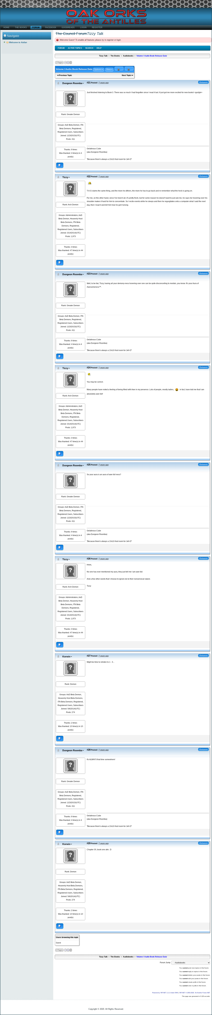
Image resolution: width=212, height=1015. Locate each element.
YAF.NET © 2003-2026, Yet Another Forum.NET (194, 993)
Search (89, 48)
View (108, 69)
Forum (36, 27)
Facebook (50, 27)
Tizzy (65, 177)
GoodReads (68, 27)
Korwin (66, 656)
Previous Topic (65, 75)
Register (97, 27)
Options (97, 69)
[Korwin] (70, 668)
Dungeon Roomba (72, 83)
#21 (88, 82)
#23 (88, 274)
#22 (88, 176)
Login (83, 27)
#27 (88, 656)
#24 (88, 367)
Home (6, 27)
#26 (88, 558)
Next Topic (126, 75)
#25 (88, 464)
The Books (21, 27)
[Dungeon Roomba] (70, 98)
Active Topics (75, 48)
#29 (88, 843)
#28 (88, 750)
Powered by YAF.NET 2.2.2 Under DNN (165, 993)
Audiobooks (128, 56)
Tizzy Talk (103, 56)
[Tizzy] (70, 189)
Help (99, 48)
